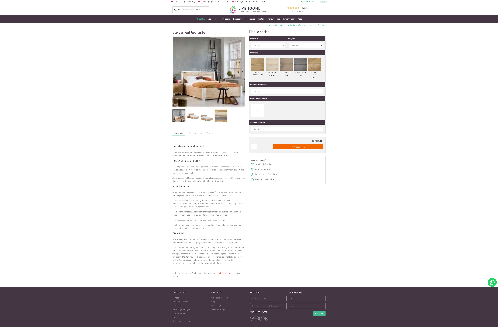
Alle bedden (279, 25)
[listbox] (287, 68)
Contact (175, 298)
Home (269, 25)
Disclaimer (176, 317)
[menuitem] (200, 19)
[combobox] (190, 9)
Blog (213, 301)
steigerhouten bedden (226, 273)
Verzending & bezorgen (181, 309)
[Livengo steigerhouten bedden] (254, 9)
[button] (243, 106)
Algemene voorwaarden (181, 321)
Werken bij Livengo (218, 309)
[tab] (178, 133)
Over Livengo (216, 305)
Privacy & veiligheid (179, 313)
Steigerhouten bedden (296, 25)
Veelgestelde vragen (180, 301)
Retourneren (177, 305)
